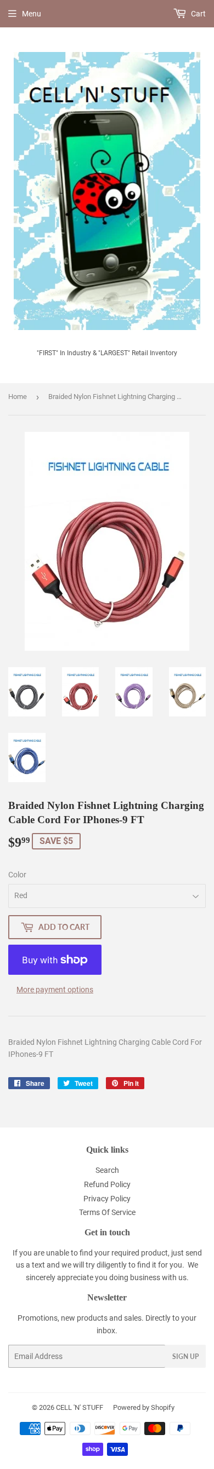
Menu (31, 13)
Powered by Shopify (143, 1407)
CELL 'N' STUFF (79, 1407)
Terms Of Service (107, 1212)
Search (107, 1170)
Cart (197, 13)
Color (17, 874)
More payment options (54, 989)
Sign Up (185, 1356)
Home (17, 396)
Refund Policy (107, 1184)
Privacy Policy (107, 1198)
